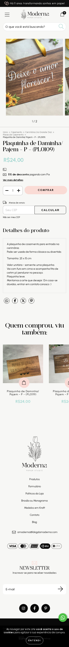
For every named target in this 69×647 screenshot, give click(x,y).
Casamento (16, 132)
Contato (34, 515)
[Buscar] (61, 26)
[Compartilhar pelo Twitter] (23, 302)
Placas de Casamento (13, 134)
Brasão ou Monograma (34, 500)
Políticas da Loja (34, 493)
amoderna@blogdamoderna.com (37, 532)
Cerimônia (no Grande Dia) (38, 132)
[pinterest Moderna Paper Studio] (45, 608)
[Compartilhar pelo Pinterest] (31, 302)
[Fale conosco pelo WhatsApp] (62, 617)
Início (5, 132)
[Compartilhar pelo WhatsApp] (7, 301)
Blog (34, 522)
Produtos (34, 479)
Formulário (34, 486)
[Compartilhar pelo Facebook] (15, 302)
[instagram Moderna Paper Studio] (23, 608)
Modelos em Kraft (34, 507)
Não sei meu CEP (11, 217)
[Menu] (7, 14)
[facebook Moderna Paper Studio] (34, 608)
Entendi (34, 640)
